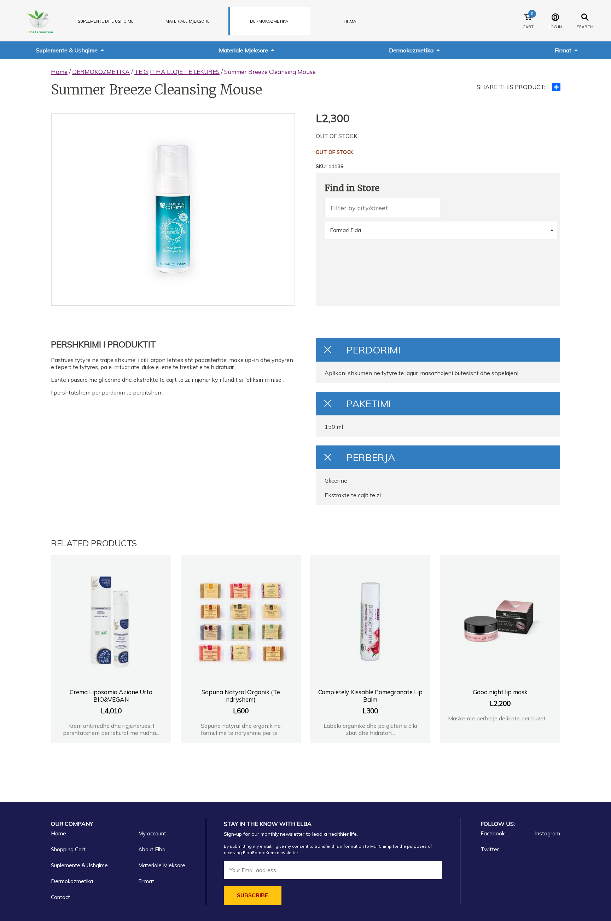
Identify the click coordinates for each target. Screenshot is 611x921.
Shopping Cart (68, 849)
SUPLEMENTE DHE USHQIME (106, 21)
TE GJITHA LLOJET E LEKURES (177, 71)
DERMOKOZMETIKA (269, 21)
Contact (60, 897)
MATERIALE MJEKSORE (187, 21)
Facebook (493, 833)
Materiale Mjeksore (243, 50)
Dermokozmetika (411, 50)
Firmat (351, 21)
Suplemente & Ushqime (67, 50)
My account (152, 833)
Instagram (547, 833)
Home (59, 71)
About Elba (151, 849)
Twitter (490, 849)
